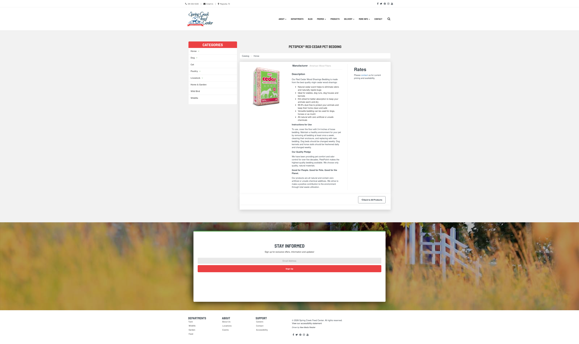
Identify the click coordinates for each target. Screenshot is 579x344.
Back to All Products (372, 199)
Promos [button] (320, 19)
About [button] (282, 19)
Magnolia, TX (225, 4)
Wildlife (194, 98)
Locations (227, 325)
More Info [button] (363, 19)
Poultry (194, 71)
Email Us (209, 4)
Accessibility (262, 329)
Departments (297, 19)
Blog (310, 19)
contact (364, 74)
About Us (226, 321)
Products (335, 19)
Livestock (196, 77)
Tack (190, 321)
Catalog (245, 55)
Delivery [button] (348, 19)
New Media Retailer (307, 327)
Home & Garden (199, 84)
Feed (191, 334)
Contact (378, 19)
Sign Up (289, 268)
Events (225, 329)
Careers (259, 321)
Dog (193, 57)
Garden (192, 329)
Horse (194, 51)
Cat (192, 64)
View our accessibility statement (307, 323)
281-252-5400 (193, 4)
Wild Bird (195, 91)
